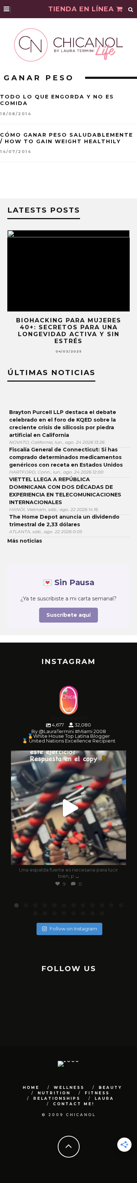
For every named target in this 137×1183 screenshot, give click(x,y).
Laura (104, 1098)
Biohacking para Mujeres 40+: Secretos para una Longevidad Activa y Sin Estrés (68, 331)
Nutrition (54, 1093)
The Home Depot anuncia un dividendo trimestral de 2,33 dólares (64, 521)
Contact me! (73, 1104)
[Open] (68, 808)
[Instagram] (117, 856)
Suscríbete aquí (68, 615)
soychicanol (67, 757)
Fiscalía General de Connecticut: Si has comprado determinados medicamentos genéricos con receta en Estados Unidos (66, 457)
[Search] (130, 9)
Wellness (69, 1087)
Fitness (97, 1093)
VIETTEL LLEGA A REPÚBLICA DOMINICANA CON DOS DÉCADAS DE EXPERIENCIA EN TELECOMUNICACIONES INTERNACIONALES (65, 491)
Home (31, 1087)
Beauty (110, 1087)
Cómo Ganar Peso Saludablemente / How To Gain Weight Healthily (66, 138)
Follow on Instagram (73, 928)
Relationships (56, 1098)
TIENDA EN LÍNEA (82, 9)
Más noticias (24, 541)
